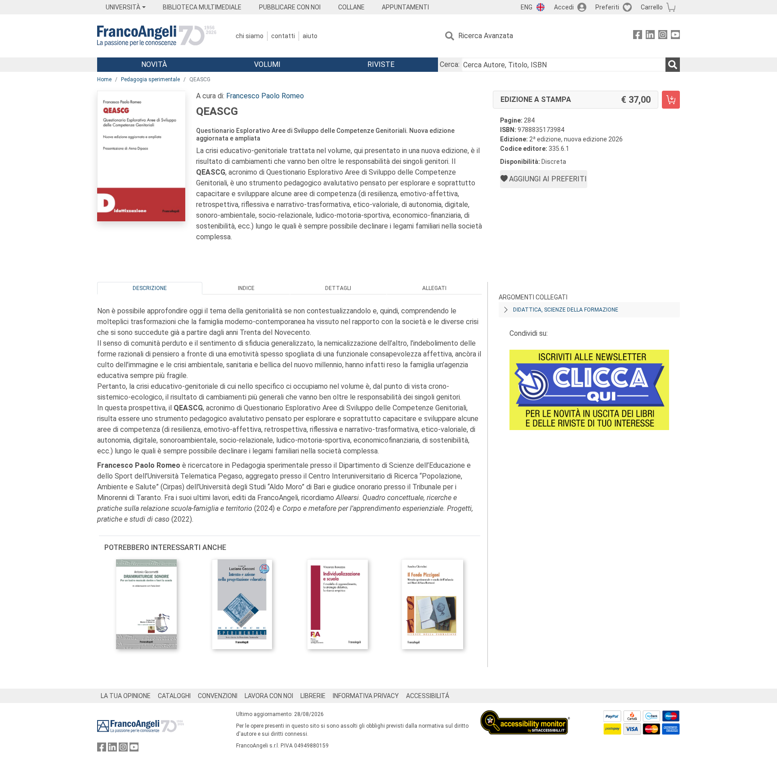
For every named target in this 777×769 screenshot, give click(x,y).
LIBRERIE (313, 695)
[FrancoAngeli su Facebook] (637, 36)
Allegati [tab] (434, 288)
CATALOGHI (174, 695)
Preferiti (607, 7)
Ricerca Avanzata (485, 35)
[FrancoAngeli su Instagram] (662, 36)
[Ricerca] (672, 64)
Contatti (283, 36)
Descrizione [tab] (150, 288)
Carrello (652, 7)
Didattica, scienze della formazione (565, 310)
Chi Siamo (249, 36)
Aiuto (310, 36)
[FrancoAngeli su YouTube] (675, 36)
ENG (526, 7)
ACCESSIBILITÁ (427, 695)
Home (104, 79)
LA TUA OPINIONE (126, 695)
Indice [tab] (246, 288)
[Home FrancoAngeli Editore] (156, 35)
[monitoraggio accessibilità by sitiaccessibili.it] (525, 715)
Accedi (564, 7)
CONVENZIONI (217, 695)
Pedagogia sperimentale (150, 79)
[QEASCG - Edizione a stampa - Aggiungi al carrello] (671, 100)
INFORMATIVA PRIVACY (366, 695)
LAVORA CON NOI (269, 695)
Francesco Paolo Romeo (265, 96)
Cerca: (450, 64)
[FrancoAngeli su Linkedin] (650, 36)
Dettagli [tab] (338, 288)
